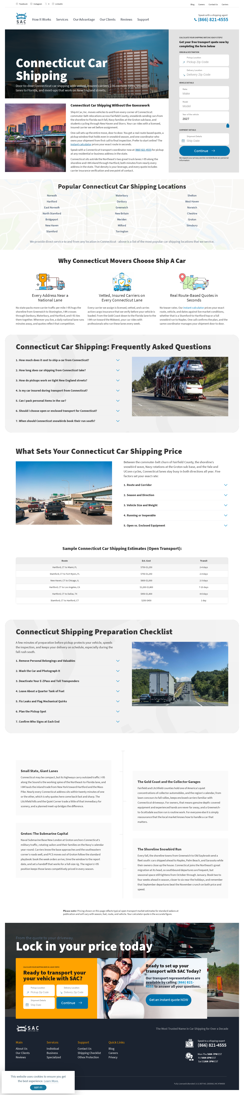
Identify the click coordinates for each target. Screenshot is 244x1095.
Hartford (52, 201)
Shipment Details (194, 136)
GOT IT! (38, 1087)
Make (185, 89)
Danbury (122, 201)
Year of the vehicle (191, 114)
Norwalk (52, 195)
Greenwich (122, 207)
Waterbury (122, 195)
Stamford (51, 231)
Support (143, 19)
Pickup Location (194, 57)
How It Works (41, 19)
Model (185, 101)
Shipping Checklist (89, 1053)
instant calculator (81, 144)
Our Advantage (84, 19)
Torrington (122, 231)
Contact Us (213, 4)
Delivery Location (194, 70)
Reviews (126, 19)
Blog (192, 4)
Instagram (38, 4)
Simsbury (192, 225)
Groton (192, 219)
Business (52, 1053)
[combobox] (206, 140)
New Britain (122, 213)
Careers (201, 4)
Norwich (192, 207)
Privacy (113, 1057)
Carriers (225, 4)
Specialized (54, 1057)
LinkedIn (59, 4)
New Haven (51, 225)
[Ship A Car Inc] (21, 19)
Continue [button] (201, 150)
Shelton (192, 195)
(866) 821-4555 (213, 19)
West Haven (192, 201)
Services (62, 19)
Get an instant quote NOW (168, 999)
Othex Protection (88, 1057)
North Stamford (52, 213)
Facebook (23, 4)
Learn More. (51, 1081)
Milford (122, 225)
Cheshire (192, 213)
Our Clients (108, 19)
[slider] (227, 126)
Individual (53, 1048)
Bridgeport (51, 219)
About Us (21, 1048)
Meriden (121, 219)
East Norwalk (52, 207)
